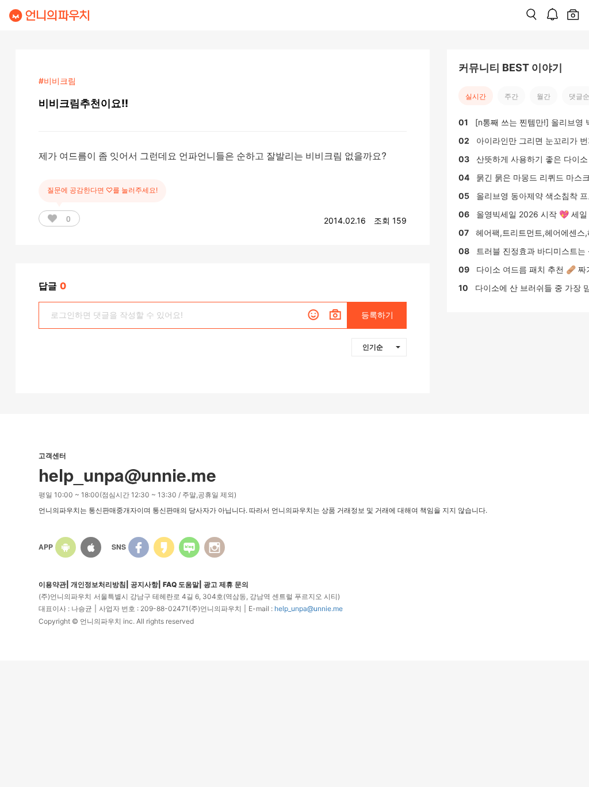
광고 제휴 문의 (226, 584)
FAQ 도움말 (181, 584)
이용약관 (52, 584)
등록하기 (377, 315)
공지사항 (144, 584)
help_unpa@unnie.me (308, 608)
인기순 (372, 346)
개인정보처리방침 (98, 584)
